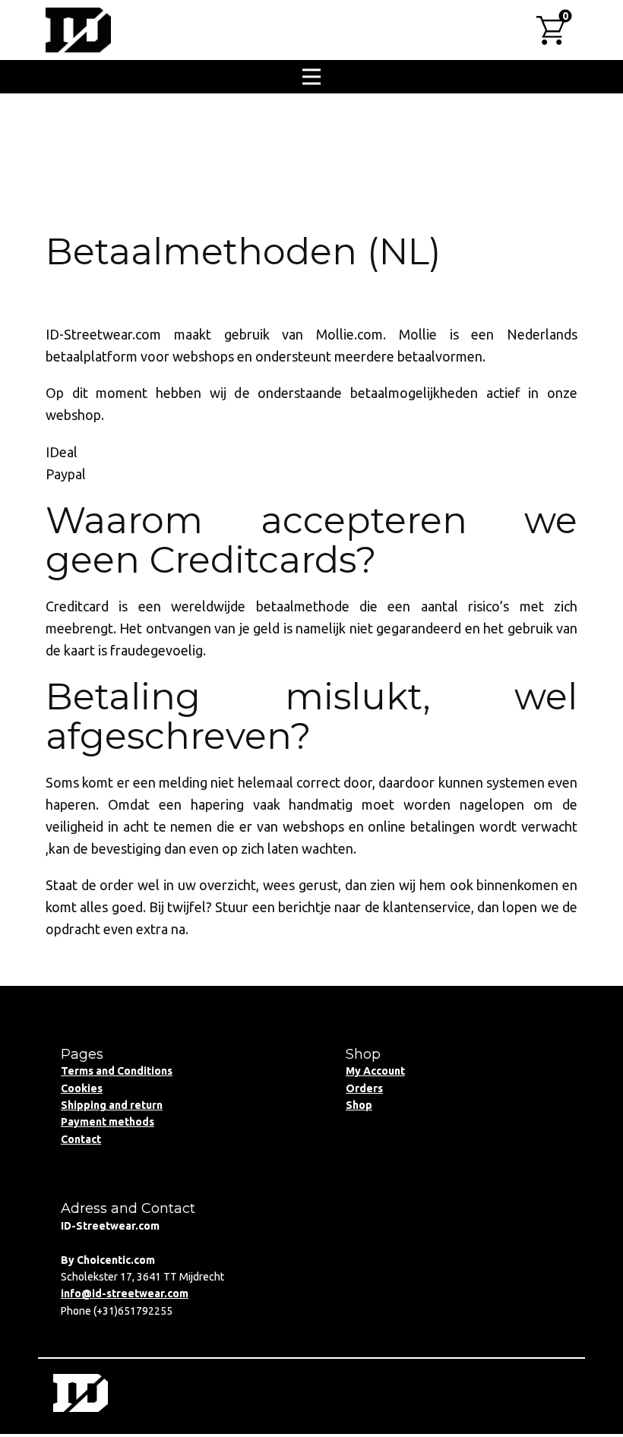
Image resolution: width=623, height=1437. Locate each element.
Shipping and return (112, 1105)
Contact (81, 1139)
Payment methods (107, 1122)
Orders (364, 1088)
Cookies (82, 1088)
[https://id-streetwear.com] (78, 30)
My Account (375, 1071)
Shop (359, 1105)
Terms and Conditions (116, 1071)
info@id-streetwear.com (124, 1293)
